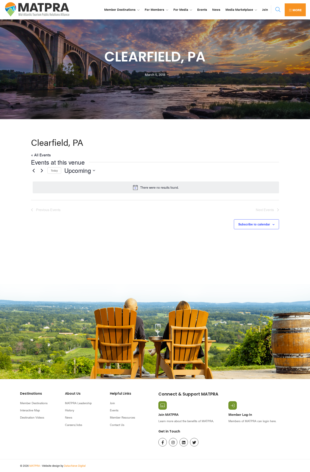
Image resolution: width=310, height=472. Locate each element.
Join (112, 403)
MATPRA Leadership (78, 403)
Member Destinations (34, 403)
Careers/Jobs (73, 425)
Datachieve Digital (75, 466)
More (297, 10)
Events (114, 410)
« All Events (41, 154)
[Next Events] (41, 170)
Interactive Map (30, 410)
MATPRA (34, 466)
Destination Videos (32, 417)
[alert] (156, 187)
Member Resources (122, 417)
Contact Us (117, 425)
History (69, 410)
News (68, 417)
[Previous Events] (33, 170)
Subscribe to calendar (254, 224)
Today (54, 170)
